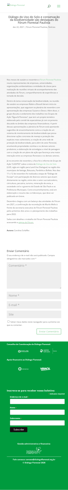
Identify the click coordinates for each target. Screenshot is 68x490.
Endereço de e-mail (19, 397)
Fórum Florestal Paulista (36, 27)
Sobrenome (16, 418)
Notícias (51, 27)
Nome (13, 408)
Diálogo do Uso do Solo (46, 164)
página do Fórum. (26, 222)
